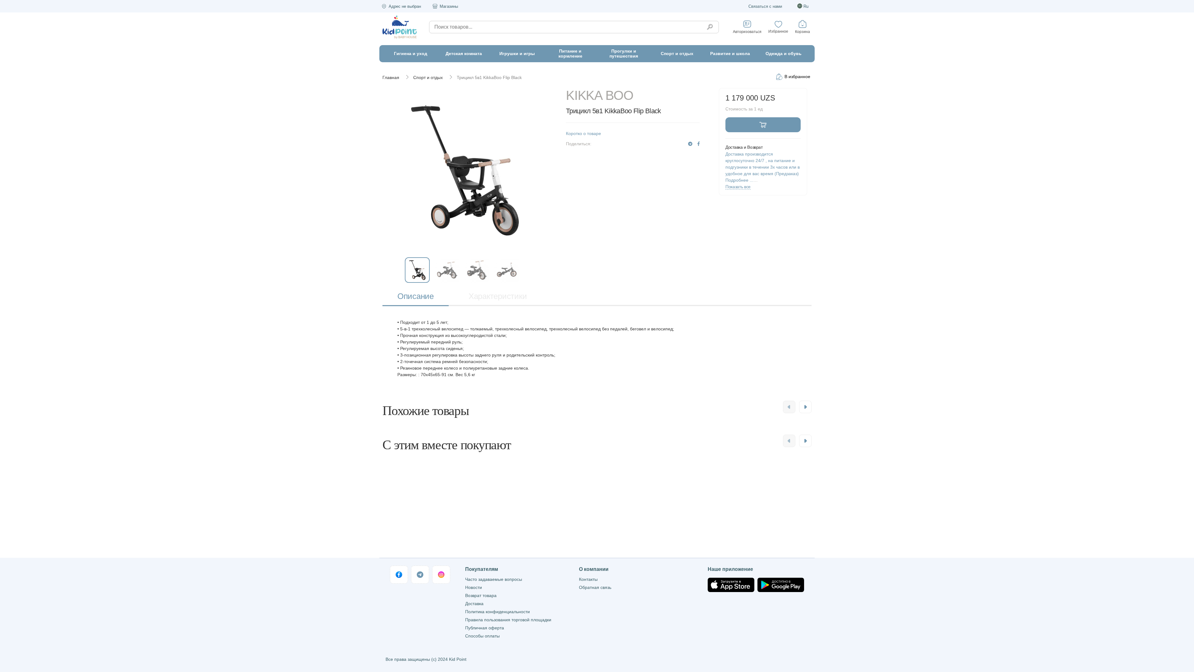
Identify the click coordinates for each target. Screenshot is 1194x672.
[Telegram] (690, 144)
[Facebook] (698, 144)
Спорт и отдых (428, 77)
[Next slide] (805, 407)
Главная (390, 77)
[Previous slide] (789, 407)
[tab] (415, 297)
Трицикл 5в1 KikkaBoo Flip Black (489, 77)
